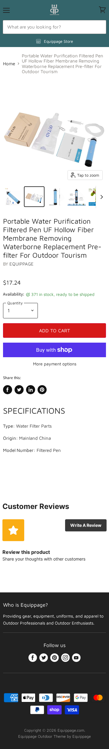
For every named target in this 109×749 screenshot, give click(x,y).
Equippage (21, 263)
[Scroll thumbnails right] (100, 197)
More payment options (54, 363)
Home (9, 63)
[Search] (98, 27)
